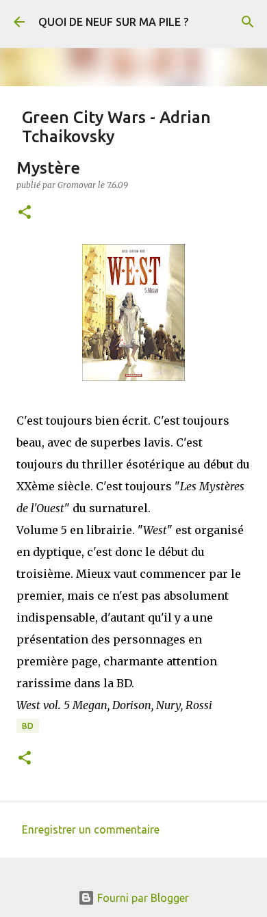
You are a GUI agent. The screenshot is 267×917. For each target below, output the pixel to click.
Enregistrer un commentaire (91, 829)
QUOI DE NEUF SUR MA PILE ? (113, 22)
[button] (24, 213)
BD (28, 725)
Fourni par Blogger (141, 898)
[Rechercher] (248, 21)
